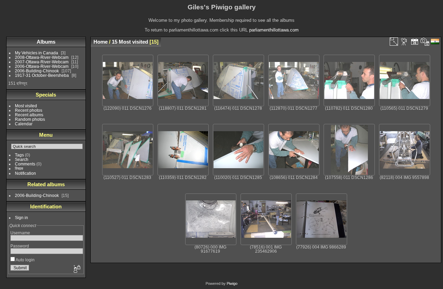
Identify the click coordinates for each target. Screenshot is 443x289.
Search (21, 159)
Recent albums (29, 114)
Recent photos (28, 110)
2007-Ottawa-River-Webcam (42, 62)
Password (19, 246)
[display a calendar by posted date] (414, 41)
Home (100, 42)
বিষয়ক (19, 168)
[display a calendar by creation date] (425, 41)
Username (20, 233)
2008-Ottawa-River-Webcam (42, 57)
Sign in (21, 217)
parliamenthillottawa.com (274, 30)
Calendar (24, 123)
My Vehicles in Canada (36, 53)
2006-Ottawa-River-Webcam (42, 66)
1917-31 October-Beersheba (42, 75)
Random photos (30, 119)
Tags (19, 155)
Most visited (26, 105)
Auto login (25, 260)
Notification (25, 173)
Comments (25, 164)
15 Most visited (130, 42)
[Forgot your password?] (76, 269)
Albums (46, 42)
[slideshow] (404, 41)
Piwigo (232, 283)
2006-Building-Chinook (37, 71)
